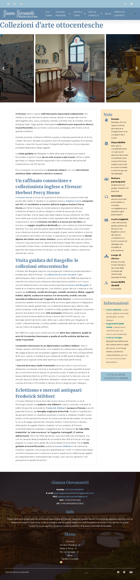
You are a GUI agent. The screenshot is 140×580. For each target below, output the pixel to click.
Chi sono (49, 14)
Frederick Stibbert (56, 408)
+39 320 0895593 (74, 489)
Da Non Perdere (61, 14)
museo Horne (24, 197)
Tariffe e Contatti (119, 14)
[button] (3, 68)
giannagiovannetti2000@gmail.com (74, 493)
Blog (108, 13)
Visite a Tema (78, 14)
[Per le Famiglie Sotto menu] (101, 14)
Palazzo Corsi (73, 201)
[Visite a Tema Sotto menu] (85, 14)
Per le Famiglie (93, 14)
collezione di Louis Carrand (61, 274)
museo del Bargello (78, 285)
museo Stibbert (63, 446)
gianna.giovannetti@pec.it (72, 496)
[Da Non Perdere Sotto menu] (70, 14)
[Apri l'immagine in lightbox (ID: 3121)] (70, 68)
